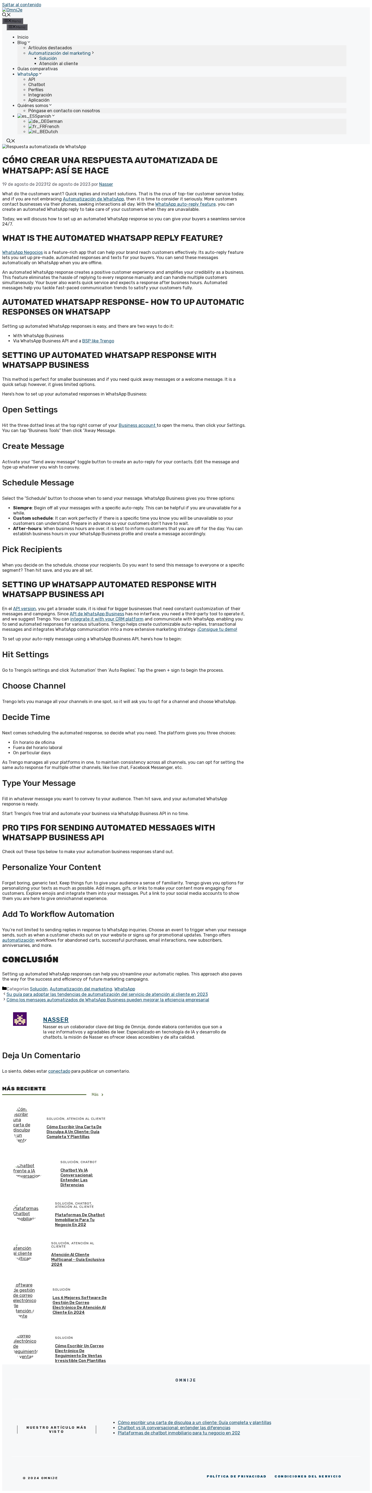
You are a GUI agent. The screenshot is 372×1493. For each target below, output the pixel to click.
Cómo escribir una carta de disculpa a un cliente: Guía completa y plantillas (74, 1131)
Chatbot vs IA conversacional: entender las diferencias (76, 1177)
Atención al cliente (58, 63)
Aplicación (39, 100)
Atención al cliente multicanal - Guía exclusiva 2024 (78, 1259)
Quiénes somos (32, 105)
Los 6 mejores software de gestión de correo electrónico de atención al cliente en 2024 (80, 1305)
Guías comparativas (37, 68)
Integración (40, 95)
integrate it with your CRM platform (107, 619)
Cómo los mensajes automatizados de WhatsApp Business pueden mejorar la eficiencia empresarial (108, 999)
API (31, 79)
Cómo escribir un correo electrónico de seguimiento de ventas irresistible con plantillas (80, 1353)
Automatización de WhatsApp (93, 199)
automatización (18, 940)
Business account (138, 425)
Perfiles (35, 89)
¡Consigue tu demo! (217, 629)
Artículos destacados (50, 47)
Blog (22, 42)
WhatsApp (27, 74)
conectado (59, 1071)
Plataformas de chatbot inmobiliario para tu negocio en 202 (80, 1219)
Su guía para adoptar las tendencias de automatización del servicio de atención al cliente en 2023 (107, 994)
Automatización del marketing (59, 53)
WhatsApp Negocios (22, 252)
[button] (6, 15)
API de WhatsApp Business (97, 613)
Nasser (56, 1019)
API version (24, 608)
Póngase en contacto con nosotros (64, 110)
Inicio (22, 37)
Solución (48, 58)
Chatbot (36, 84)
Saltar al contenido (21, 4)
